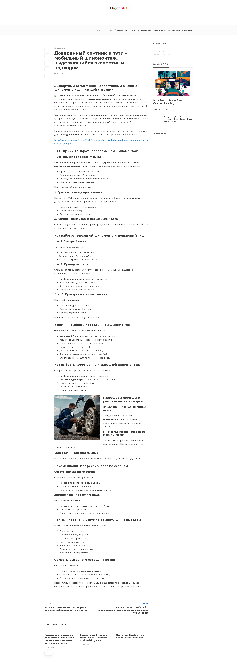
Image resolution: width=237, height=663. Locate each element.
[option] (60, 640)
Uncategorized (109, 30)
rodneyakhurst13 (59, 73)
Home (98, 30)
